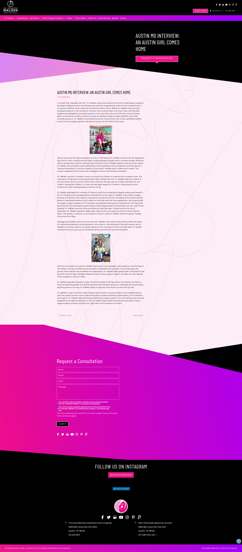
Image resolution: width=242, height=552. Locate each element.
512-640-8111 (74, 535)
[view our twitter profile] (219, 4)
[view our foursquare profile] (236, 4)
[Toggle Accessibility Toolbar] (239, 541)
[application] (14, 18)
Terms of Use (225, 548)
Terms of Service (64, 416)
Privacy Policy (108, 413)
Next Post (139, 315)
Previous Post (64, 315)
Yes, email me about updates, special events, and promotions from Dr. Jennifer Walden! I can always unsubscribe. (83, 403)
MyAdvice (66, 548)
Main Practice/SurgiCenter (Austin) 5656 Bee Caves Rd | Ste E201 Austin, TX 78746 (155, 527)
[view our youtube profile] (226, 4)
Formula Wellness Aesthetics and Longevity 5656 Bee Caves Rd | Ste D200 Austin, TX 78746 (90, 527)
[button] (200, 11)
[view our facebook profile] (216, 4)
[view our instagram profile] (229, 4)
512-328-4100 (230, 11)
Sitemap (234, 548)
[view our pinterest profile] (233, 4)
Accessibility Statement (210, 548)
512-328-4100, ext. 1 (147, 535)
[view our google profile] (223, 4)
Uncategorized (63, 97)
